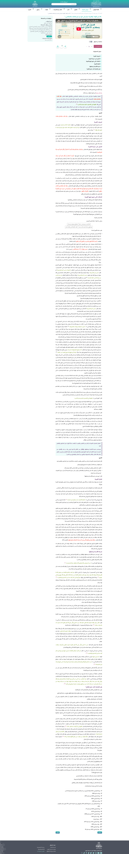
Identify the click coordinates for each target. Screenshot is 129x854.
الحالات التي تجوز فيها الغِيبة (93, 61)
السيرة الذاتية (53, 847)
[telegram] (88, 853)
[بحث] (75, 4)
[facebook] (86, 853)
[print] (61, 46)
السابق (99, 832)
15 (101, 829)
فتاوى (75, 9)
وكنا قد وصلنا (99, 93)
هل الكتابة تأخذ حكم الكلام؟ (93, 69)
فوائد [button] (46, 9)
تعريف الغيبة (97, 56)
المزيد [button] (29, 9)
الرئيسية (100, 13)
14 (101, 826)
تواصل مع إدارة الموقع (51, 851)
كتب (68, 9)
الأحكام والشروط (41, 849)
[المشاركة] (65, 46)
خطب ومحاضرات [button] (57, 9)
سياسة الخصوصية (40, 847)
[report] (57, 46)
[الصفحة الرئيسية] (96, 4)
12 (101, 821)
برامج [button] (38, 9)
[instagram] (96, 853)
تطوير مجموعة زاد (40, 851)
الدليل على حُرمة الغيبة (94, 58)
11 (101, 819)
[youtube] (101, 853)
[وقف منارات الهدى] (35, 4)
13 (101, 824)
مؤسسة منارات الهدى (51, 849)
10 (101, 816)
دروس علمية (85, 9)
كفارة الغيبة (97, 64)
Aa (89, 46)
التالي (58, 832)
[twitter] (93, 853)
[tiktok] (84, 853)
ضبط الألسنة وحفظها (95, 66)
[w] (82, 852)
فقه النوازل (96, 9)
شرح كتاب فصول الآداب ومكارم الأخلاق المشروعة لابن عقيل (82, 13)
